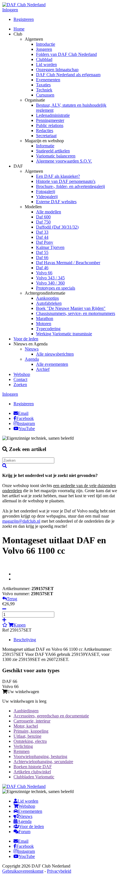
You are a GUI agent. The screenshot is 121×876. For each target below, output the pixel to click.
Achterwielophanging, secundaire (43, 761)
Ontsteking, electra (30, 741)
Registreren (24, 19)
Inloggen (10, 9)
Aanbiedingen (26, 710)
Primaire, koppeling (31, 731)
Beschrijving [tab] (25, 639)
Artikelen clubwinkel (32, 771)
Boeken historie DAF (33, 766)
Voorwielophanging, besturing (40, 756)
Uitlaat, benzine (27, 736)
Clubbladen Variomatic (34, 776)
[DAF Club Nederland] (24, 4)
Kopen (20, 625)
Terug (12, 598)
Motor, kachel (26, 726)
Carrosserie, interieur (32, 721)
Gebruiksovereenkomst (22, 871)
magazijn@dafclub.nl (21, 521)
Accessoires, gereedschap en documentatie (51, 715)
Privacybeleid (59, 871)
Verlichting (23, 746)
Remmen (22, 751)
